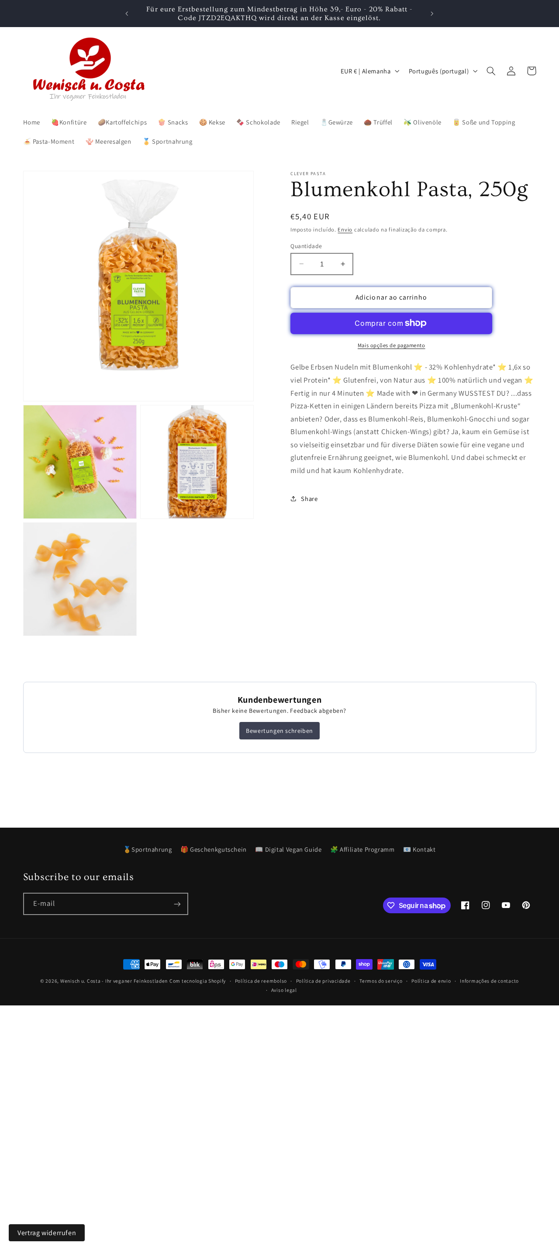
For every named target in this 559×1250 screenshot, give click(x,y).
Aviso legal (284, 990)
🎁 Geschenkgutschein (213, 849)
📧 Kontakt (419, 849)
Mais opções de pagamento (391, 345)
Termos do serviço (381, 981)
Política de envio (431, 981)
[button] (491, 71)
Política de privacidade (323, 981)
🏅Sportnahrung (147, 849)
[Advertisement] (262, 1066)
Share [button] (309, 498)
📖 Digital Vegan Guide (288, 849)
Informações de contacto (489, 981)
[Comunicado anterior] (127, 13)
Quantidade (306, 245)
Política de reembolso (261, 981)
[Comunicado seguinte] (432, 13)
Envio (345, 229)
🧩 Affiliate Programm (362, 849)
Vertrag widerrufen (46, 1232)
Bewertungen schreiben (279, 731)
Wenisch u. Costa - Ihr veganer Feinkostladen (114, 980)
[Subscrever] (177, 904)
